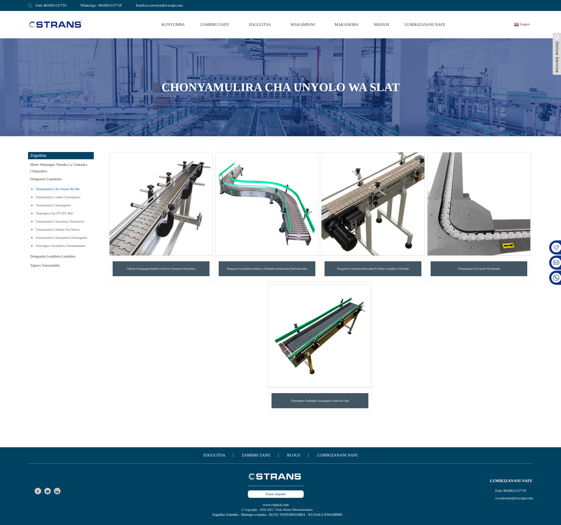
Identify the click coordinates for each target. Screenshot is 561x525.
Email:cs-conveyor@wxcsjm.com (159, 5)
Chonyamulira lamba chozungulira (58, 197)
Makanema (346, 24)
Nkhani (381, 24)
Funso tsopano (276, 494)
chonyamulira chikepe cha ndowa (58, 229)
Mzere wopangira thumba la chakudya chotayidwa (58, 168)
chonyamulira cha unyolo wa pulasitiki (479, 268)
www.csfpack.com (276, 505)
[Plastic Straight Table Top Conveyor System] (372, 203)
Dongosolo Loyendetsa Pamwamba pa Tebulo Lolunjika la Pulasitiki (373, 268)
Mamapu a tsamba (253, 514)
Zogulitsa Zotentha (225, 514)
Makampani (303, 24)
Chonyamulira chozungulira (53, 205)
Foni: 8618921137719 (51, 5)
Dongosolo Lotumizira (46, 179)
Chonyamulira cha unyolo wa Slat (58, 189)
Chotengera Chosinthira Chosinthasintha (60, 245)
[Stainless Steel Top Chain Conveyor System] (161, 203)
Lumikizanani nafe (425, 24)
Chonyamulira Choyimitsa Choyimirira (60, 221)
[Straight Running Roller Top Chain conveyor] (319, 336)
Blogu (294, 455)
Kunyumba (173, 24)
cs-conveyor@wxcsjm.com (514, 498)
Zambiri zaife (256, 455)
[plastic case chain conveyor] (479, 203)
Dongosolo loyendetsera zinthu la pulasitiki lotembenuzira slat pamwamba (267, 268)
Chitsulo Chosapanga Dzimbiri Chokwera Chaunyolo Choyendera (161, 268)
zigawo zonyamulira (45, 265)
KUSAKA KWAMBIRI (325, 514)
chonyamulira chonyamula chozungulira (61, 237)
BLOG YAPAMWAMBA (287, 514)
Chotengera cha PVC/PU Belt (54, 213)
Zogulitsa (214, 455)
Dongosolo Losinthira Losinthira (52, 256)
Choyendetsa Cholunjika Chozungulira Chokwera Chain (320, 400)
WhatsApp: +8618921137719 (101, 5)
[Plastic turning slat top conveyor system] (267, 203)
